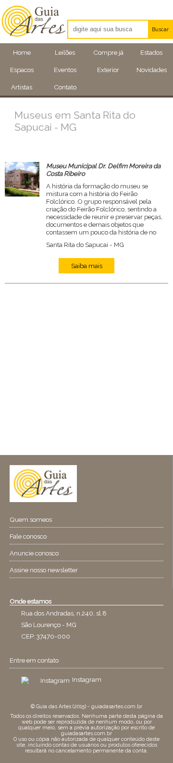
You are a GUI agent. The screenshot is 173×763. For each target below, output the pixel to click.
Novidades (151, 70)
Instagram (86, 679)
